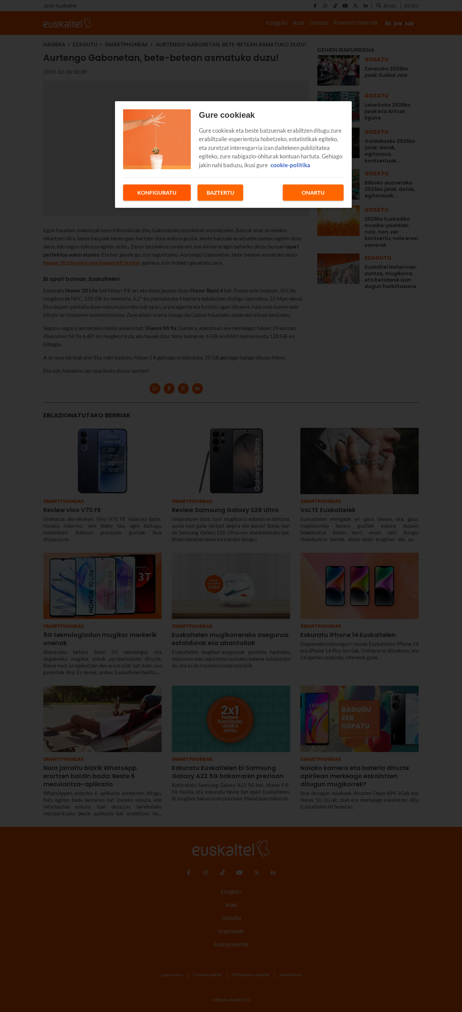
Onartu (313, 192)
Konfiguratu (157, 192)
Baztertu (220, 192)
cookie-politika (290, 165)
